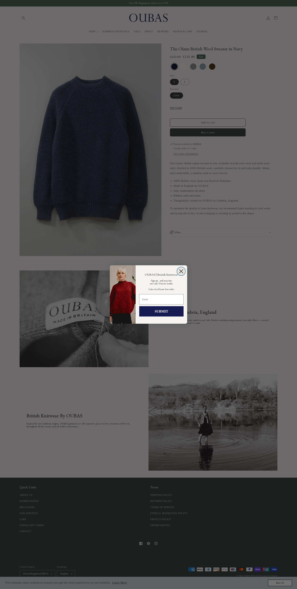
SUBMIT (161, 311)
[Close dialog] (181, 271)
